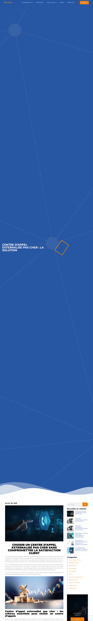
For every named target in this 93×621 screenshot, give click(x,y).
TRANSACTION (70, 2)
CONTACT (62, 2)
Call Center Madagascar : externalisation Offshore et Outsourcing (81, 527)
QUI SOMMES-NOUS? (27, 2)
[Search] (85, 504)
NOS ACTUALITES (51, 2)
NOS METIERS (39, 2)
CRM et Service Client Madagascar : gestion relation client (81, 512)
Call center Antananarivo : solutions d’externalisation (81, 520)
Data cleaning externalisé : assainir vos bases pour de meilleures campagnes (81, 542)
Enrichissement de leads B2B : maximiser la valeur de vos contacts (81, 549)
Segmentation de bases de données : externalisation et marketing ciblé (81, 535)
